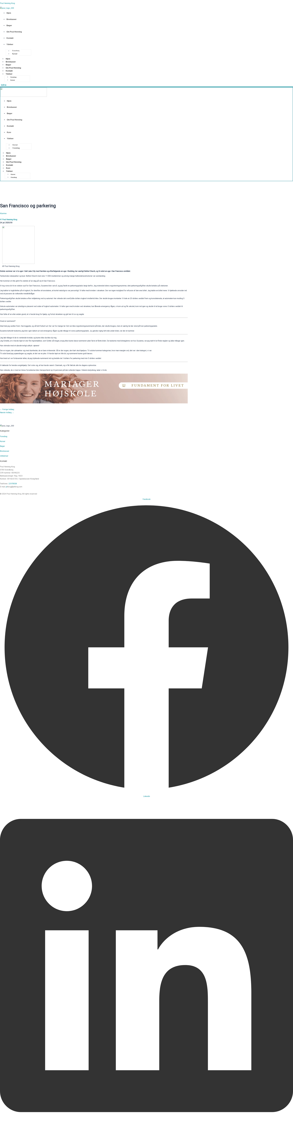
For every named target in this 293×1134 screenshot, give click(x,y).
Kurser (14, 54)
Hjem (9, 13)
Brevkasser (11, 19)
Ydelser (10, 44)
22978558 (13, 484)
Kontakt (10, 38)
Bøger (9, 25)
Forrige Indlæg (7, 409)
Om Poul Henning (14, 32)
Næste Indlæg (7, 412)
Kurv (9, 132)
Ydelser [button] (9, 74)
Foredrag (15, 51)
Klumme (3, 213)
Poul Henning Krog (7, 3)
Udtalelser (4, 456)
